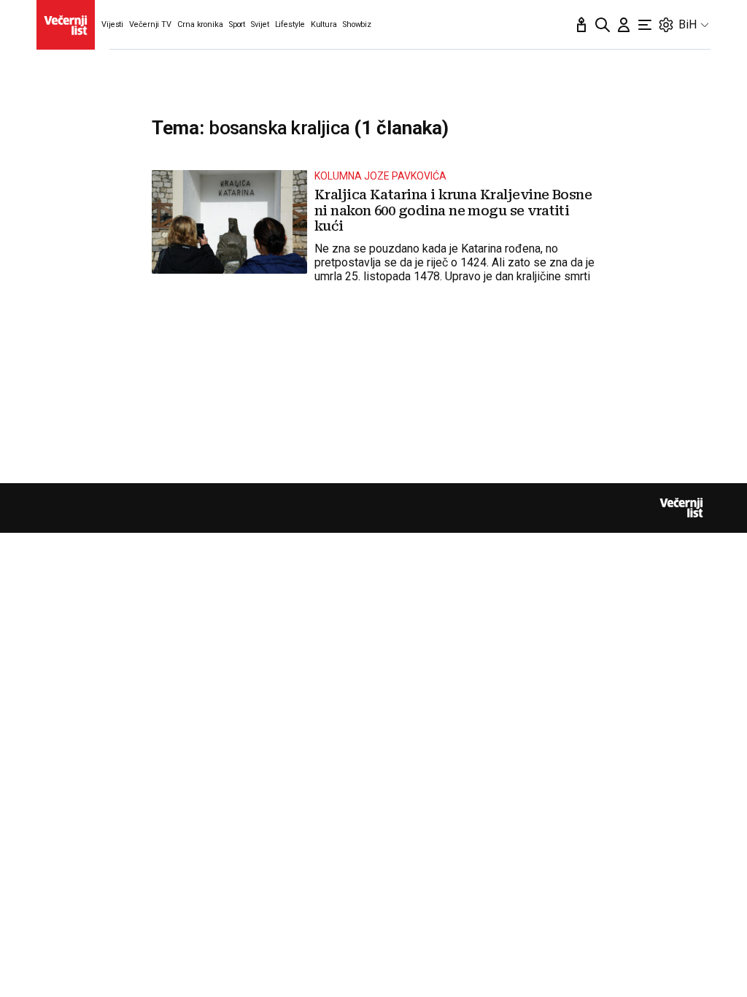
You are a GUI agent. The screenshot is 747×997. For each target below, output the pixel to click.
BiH (687, 24)
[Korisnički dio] (623, 25)
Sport (237, 24)
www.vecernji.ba (65, 25)
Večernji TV (150, 24)
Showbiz (357, 24)
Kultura (324, 24)
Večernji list (681, 508)
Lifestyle (290, 24)
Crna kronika (200, 24)
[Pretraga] (602, 25)
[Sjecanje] (581, 25)
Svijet (259, 24)
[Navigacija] (645, 25)
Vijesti (112, 24)
